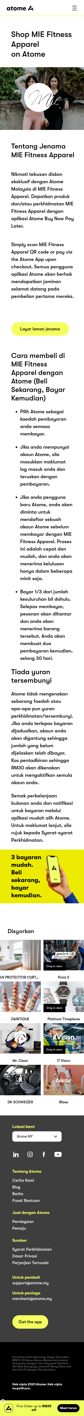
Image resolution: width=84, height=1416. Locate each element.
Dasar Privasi (24, 1256)
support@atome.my (30, 1283)
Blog (16, 1187)
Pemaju (19, 1228)
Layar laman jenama (40, 329)
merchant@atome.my (32, 1298)
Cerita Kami (23, 1180)
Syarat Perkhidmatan (32, 1249)
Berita (17, 1194)
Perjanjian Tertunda (30, 1263)
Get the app (30, 1321)
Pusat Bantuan (26, 1200)
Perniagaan (23, 1221)
